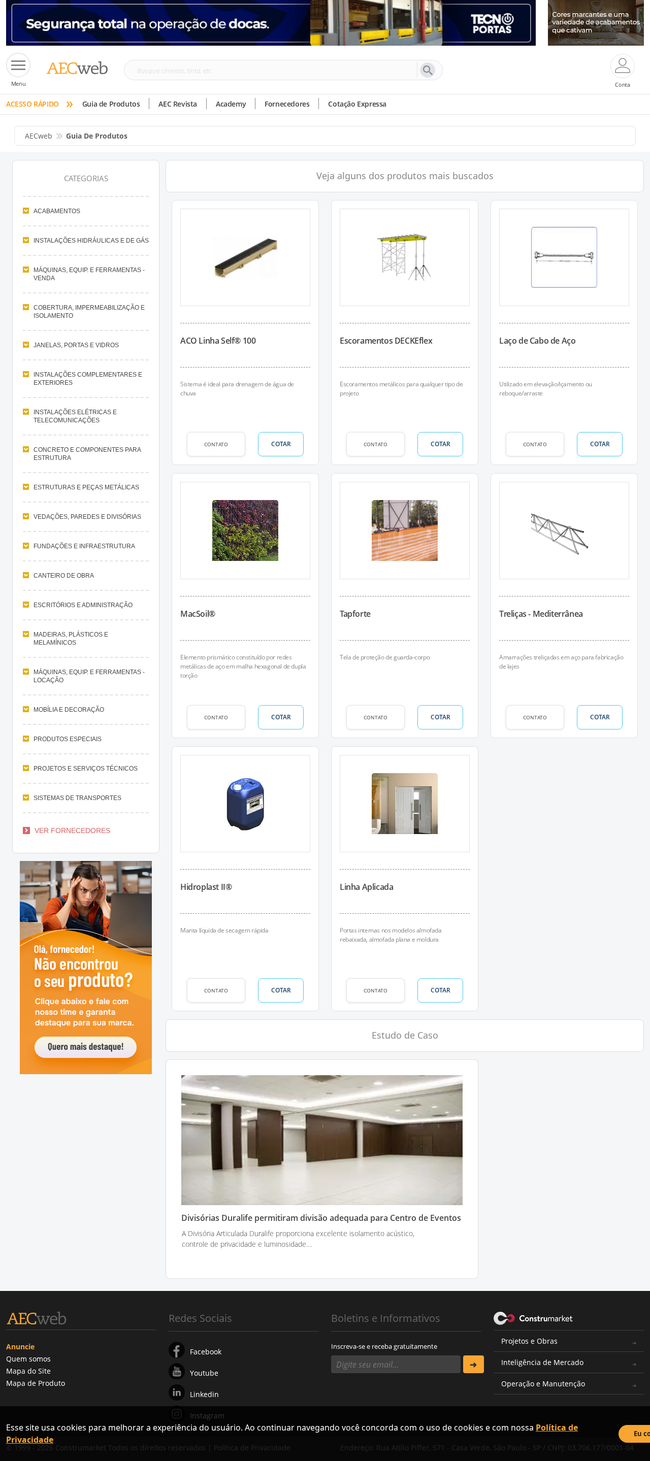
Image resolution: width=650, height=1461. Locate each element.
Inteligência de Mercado (542, 1362)
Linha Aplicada (366, 886)
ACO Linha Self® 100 (217, 340)
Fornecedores (287, 104)
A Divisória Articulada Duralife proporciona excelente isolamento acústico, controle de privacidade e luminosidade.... (298, 1238)
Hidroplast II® (206, 886)
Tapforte (355, 613)
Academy (231, 104)
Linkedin (204, 1394)
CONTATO (216, 444)
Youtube (204, 1373)
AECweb (38, 136)
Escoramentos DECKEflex (386, 340)
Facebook (205, 1351)
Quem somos (28, 1359)
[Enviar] (473, 1364)
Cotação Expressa (357, 104)
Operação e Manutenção (543, 1383)
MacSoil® (197, 613)
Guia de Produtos (111, 104)
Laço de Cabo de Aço (537, 340)
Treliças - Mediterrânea (541, 613)
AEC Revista (177, 104)
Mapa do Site (28, 1371)
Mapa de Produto (35, 1383)
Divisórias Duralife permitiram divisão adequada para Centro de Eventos (321, 1218)
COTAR (281, 444)
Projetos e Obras (529, 1341)
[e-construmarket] (533, 1317)
